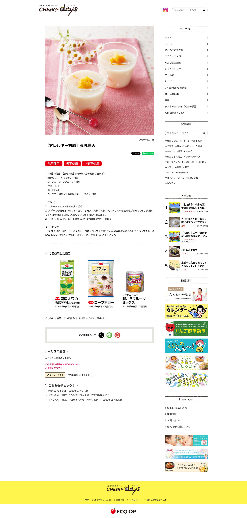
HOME (86, 500)
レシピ (184, 254)
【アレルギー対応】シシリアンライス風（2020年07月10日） (80, 395)
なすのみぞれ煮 (189, 250)
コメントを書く (56, 375)
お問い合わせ (174, 420)
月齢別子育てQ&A (174, 113)
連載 (167, 100)
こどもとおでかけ (188, 211)
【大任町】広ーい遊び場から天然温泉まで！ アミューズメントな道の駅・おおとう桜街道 (194, 234)
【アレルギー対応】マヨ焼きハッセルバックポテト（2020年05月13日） (85, 400)
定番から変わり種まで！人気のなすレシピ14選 (194, 264)
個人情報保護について (178, 426)
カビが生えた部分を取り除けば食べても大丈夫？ (194, 220)
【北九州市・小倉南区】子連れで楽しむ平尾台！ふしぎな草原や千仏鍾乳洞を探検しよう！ (194, 206)
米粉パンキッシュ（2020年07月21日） (68, 390)
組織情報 (171, 414)
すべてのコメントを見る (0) (79, 375)
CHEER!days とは (177, 408)
